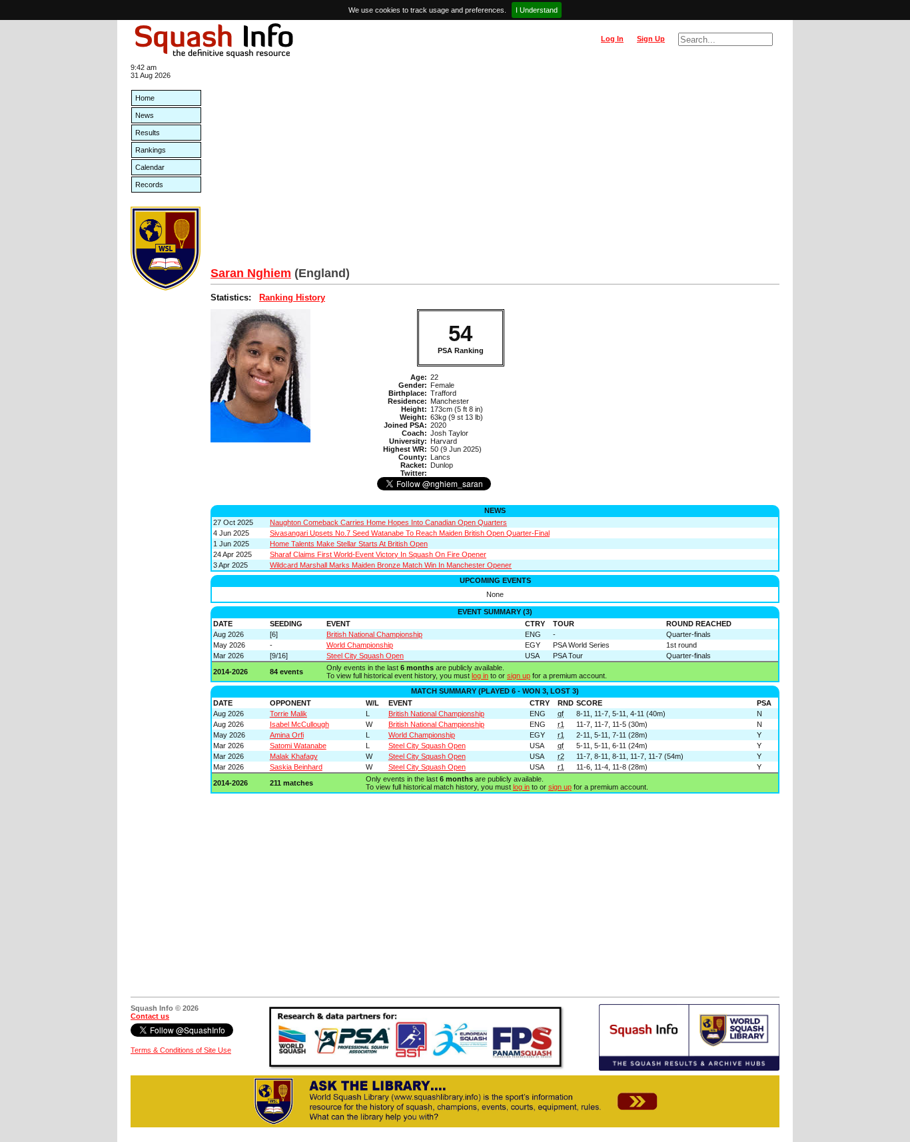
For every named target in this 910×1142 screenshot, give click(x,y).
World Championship (359, 645)
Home (145, 98)
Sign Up (651, 39)
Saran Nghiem (251, 273)
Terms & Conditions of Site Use (181, 1050)
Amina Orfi (287, 735)
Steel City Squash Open (365, 656)
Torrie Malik (288, 714)
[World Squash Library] (166, 288)
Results (147, 133)
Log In (612, 39)
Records (149, 185)
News (144, 115)
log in (480, 676)
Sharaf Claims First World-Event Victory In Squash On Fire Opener (378, 554)
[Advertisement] (495, 166)
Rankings (150, 150)
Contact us (150, 1016)
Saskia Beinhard (296, 767)
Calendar (150, 167)
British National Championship (374, 634)
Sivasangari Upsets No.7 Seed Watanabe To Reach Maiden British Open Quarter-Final (410, 533)
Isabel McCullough (299, 724)
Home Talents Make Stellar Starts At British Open (349, 544)
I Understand (537, 10)
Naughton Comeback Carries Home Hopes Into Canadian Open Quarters (388, 522)
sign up (518, 676)
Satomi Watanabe (298, 746)
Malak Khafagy (294, 756)
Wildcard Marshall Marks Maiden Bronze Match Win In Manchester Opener (391, 565)
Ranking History (292, 297)
